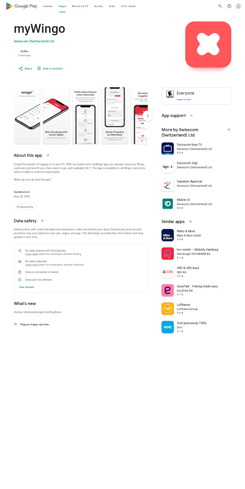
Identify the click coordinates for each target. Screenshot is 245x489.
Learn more (31, 254)
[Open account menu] (238, 6)
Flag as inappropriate (31, 324)
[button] (27, 115)
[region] (90, 53)
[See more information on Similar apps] (190, 221)
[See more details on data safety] (27, 287)
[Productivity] (25, 207)
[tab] (48, 6)
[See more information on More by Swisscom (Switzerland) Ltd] (228, 129)
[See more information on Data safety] (42, 220)
